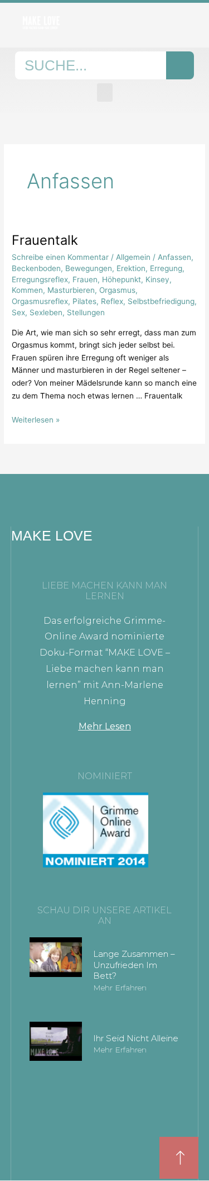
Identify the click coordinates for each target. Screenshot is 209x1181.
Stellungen (86, 312)
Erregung (166, 268)
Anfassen (174, 257)
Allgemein (133, 257)
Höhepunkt (121, 279)
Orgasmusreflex (40, 301)
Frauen (85, 279)
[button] (105, 92)
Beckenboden (36, 268)
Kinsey (157, 279)
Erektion (130, 268)
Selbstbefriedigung (161, 301)
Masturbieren (71, 290)
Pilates (84, 301)
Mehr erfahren (120, 988)
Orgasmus (117, 290)
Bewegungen (88, 268)
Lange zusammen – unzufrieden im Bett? (134, 964)
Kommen (27, 290)
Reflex (112, 301)
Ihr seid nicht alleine (135, 1038)
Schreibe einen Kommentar (60, 257)
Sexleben (46, 312)
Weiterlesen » (36, 419)
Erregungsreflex (40, 279)
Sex (18, 312)
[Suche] (180, 65)
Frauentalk (45, 240)
